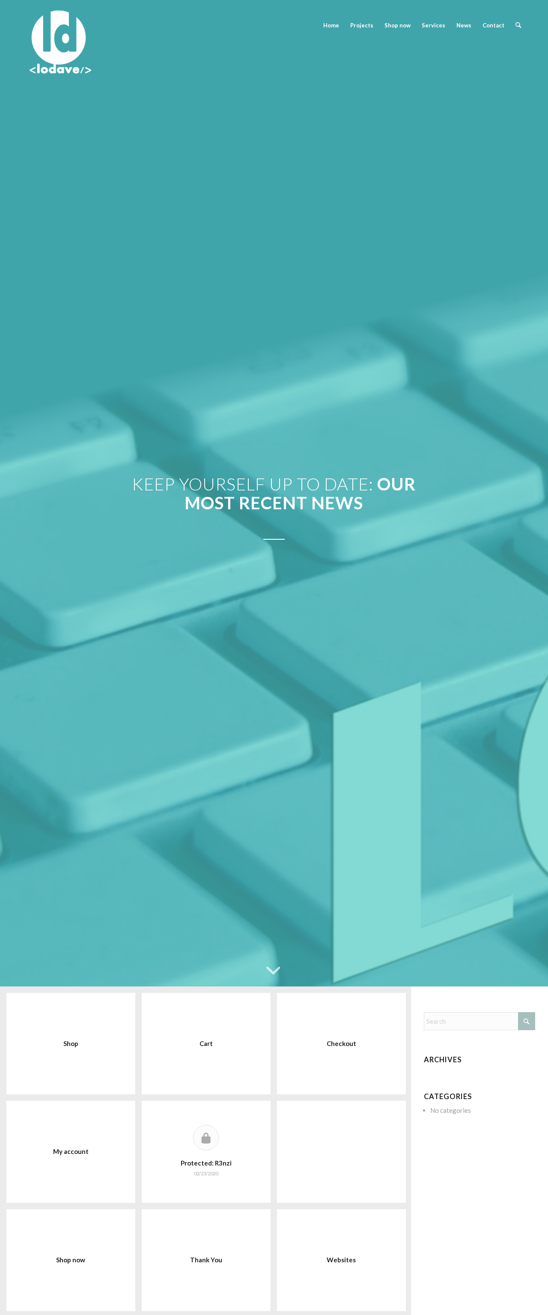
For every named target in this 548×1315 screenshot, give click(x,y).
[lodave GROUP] (103, 25)
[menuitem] (331, 25)
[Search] (518, 25)
